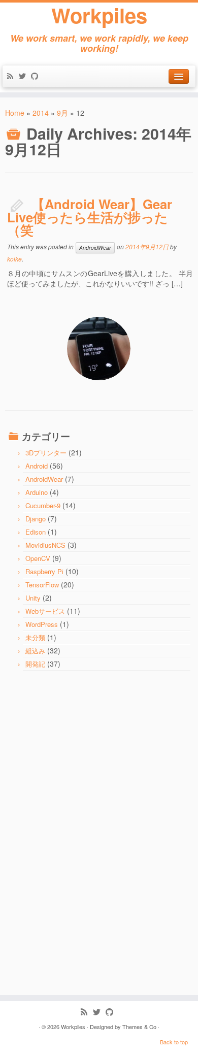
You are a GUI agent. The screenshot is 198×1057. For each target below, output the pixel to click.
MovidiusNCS (45, 545)
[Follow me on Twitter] (25, 77)
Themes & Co (139, 1026)
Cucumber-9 (42, 505)
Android (36, 466)
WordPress (41, 624)
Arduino (36, 492)
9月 (62, 113)
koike (14, 258)
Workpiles (99, 15)
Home (14, 113)
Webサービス (45, 611)
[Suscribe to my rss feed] (13, 77)
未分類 (35, 637)
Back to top (174, 1042)
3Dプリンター (46, 452)
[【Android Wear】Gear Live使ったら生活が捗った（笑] (98, 348)
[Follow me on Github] (37, 77)
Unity (33, 598)
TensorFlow (42, 584)
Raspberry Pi (44, 571)
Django (35, 518)
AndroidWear (95, 247)
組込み (35, 650)
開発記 (35, 664)
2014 (40, 113)
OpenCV (37, 558)
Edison (35, 532)
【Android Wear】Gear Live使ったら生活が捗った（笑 (89, 216)
